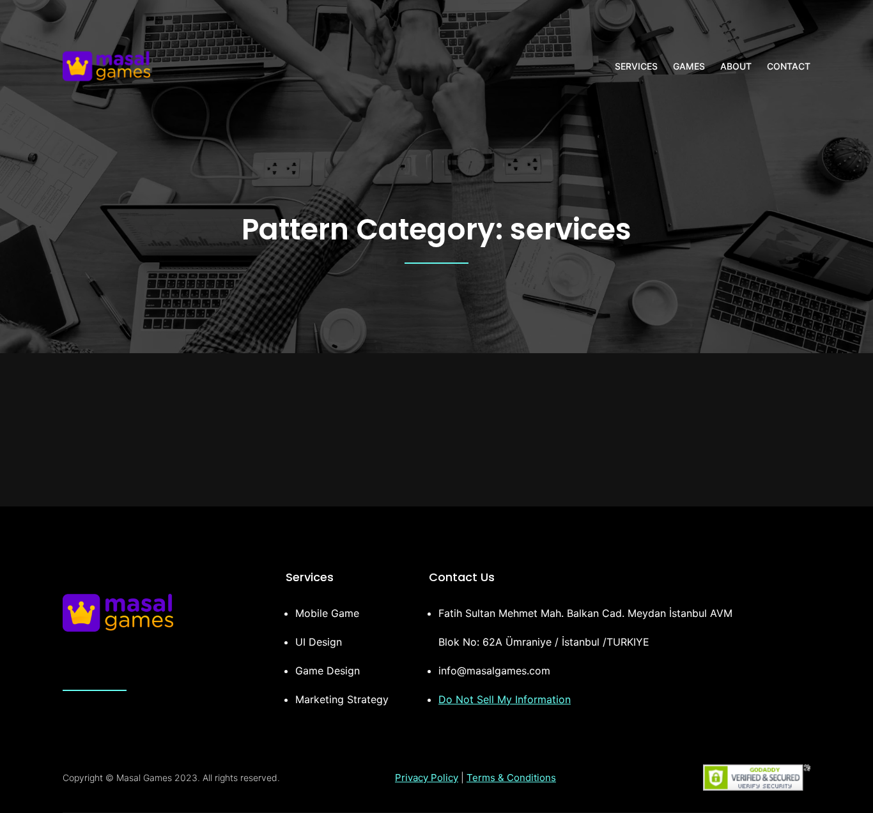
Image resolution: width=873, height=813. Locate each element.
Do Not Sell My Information (504, 699)
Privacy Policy (426, 777)
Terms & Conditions (511, 777)
